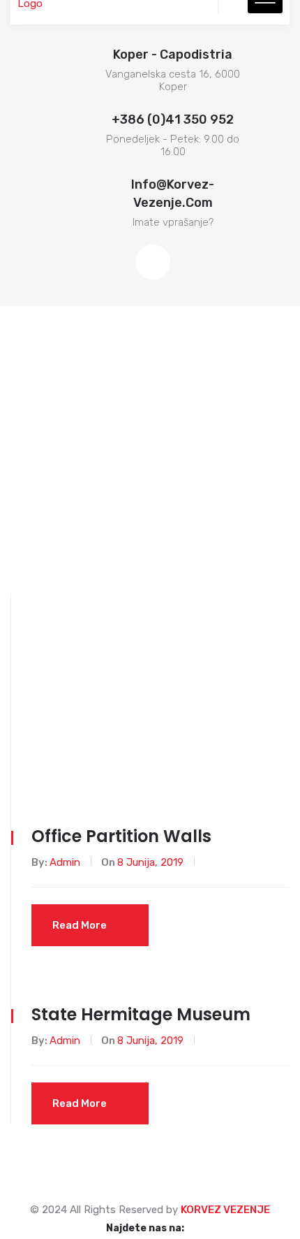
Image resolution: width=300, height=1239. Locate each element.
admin (65, 862)
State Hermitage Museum (140, 1014)
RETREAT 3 (262, 701)
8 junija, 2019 (150, 862)
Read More (79, 925)
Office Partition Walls (121, 836)
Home (200, 701)
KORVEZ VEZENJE (225, 1209)
